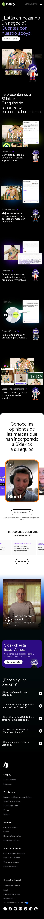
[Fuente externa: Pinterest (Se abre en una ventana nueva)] (36, 908)
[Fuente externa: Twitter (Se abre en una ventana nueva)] (10, 908)
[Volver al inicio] (5, 765)
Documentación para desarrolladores (17, 797)
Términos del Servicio (11, 886)
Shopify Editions (9, 780)
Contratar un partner (11, 862)
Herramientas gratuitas (12, 836)
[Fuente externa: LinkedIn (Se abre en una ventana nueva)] (30, 908)
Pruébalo (22, 561)
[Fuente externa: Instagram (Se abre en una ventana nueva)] (20, 908)
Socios (6, 810)
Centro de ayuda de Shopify (14, 853)
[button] (41, 4)
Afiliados (6, 814)
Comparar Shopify (10, 827)
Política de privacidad (11, 894)
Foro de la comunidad (11, 858)
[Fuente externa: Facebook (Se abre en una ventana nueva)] (5, 908)
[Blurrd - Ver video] (22, 481)
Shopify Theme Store (11, 801)
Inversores (7, 784)
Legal (5, 890)
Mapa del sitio (8, 898)
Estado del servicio (10, 866)
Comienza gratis (11, 39)
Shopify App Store (10, 806)
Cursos (6, 832)
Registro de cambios (11, 840)
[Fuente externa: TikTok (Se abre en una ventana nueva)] (25, 908)
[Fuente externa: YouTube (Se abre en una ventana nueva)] (15, 908)
